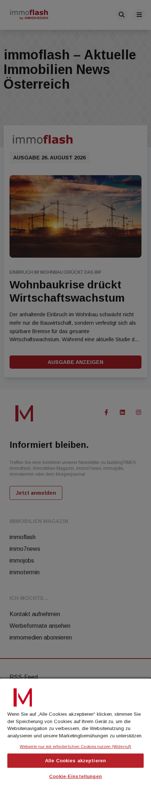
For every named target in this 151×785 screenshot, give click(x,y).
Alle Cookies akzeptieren (75, 760)
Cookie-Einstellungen (75, 776)
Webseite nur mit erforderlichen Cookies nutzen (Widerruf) (75, 746)
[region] (75, 731)
